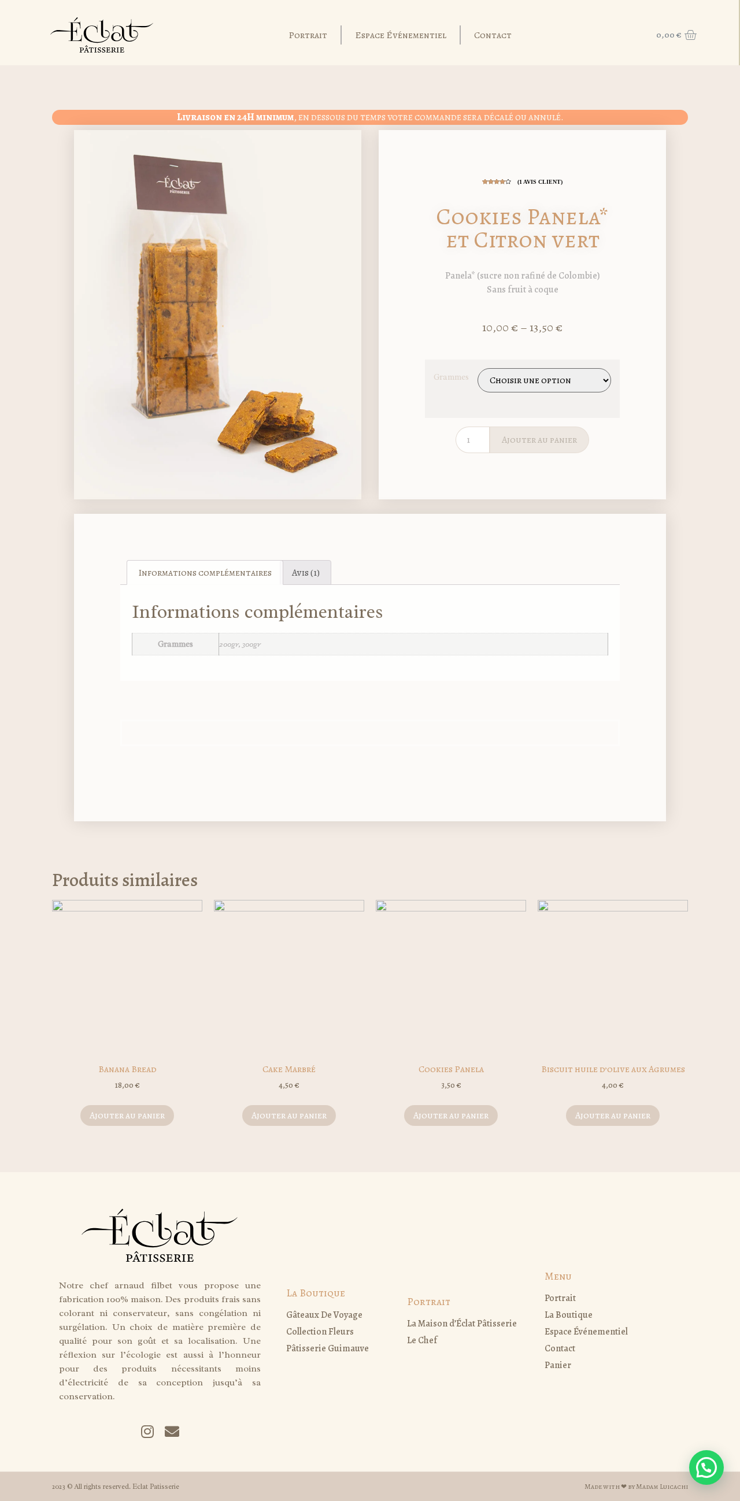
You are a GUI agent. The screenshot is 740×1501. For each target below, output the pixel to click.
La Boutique (315, 1293)
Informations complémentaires (205, 572)
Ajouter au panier (539, 439)
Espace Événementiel (400, 35)
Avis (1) (306, 572)
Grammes (451, 377)
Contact (493, 35)
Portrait (307, 35)
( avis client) (540, 182)
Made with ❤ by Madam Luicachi (636, 1486)
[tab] (205, 572)
